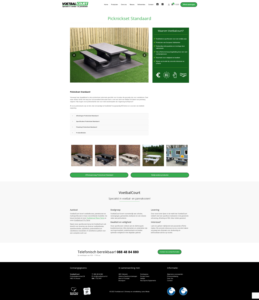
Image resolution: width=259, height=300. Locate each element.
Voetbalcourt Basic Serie (95, 218)
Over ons (170, 278)
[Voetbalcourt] (75, 4)
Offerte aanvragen (189, 4)
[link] (109, 115)
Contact (169, 280)
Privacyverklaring (172, 276)
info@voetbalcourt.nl (100, 276)
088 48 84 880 (98, 274)
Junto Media (145, 292)
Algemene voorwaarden (175, 274)
